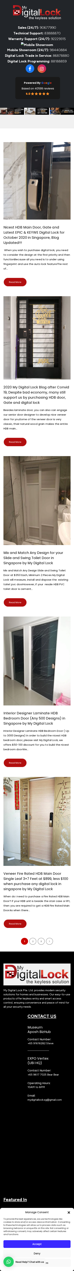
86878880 (61, 56)
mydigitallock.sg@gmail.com (45, 1099)
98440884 (58, 50)
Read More (15, 282)
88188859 (59, 61)
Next (49, 941)
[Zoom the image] (37, 965)
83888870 (52, 33)
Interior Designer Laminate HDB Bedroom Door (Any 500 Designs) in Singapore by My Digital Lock (34, 718)
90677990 (48, 27)
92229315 (58, 39)
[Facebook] (30, 68)
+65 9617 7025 (37, 1074)
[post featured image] (37, 181)
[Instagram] (42, 68)
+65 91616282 (37, 1043)
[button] (69, 1212)
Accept (37, 1244)
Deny (37, 1253)
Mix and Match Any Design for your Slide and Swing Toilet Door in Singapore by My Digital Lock (33, 557)
